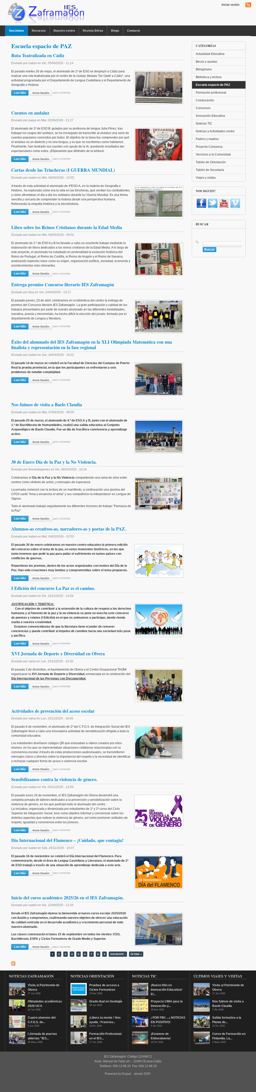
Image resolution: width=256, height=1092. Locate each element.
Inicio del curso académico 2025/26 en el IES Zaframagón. (67, 897)
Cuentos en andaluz (30, 113)
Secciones (16, 30)
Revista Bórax (93, 30)
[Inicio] (45, 13)
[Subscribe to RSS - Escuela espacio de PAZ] (13, 963)
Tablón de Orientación (211, 162)
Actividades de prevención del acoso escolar (53, 711)
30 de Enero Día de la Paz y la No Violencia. (54, 462)
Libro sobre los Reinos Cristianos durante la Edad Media (66, 227)
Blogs (115, 30)
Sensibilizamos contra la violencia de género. (54, 779)
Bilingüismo (204, 69)
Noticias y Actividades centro (215, 131)
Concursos (203, 108)
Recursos (39, 30)
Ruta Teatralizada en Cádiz (37, 55)
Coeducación (205, 100)
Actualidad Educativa (210, 54)
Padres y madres (207, 139)
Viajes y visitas (206, 177)
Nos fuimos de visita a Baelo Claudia (46, 404)
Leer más (21, 92)
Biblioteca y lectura (209, 77)
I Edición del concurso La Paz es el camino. (53, 588)
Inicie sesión (40, 92)
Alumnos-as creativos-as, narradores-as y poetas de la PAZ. (68, 529)
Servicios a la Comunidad (213, 154)
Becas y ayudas (206, 61)
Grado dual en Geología (105, 1001)
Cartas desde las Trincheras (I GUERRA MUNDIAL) (63, 170)
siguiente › (118, 954)
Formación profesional (211, 92)
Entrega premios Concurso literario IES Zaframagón (62, 284)
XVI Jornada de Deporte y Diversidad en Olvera (58, 653)
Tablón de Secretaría (210, 170)
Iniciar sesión (231, 4)
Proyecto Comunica (209, 146)
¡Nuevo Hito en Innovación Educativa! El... (166, 989)
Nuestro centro (64, 30)
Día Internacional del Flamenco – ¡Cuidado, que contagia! (67, 840)
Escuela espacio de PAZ (213, 85)
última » (136, 954)
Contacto (133, 30)
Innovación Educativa (210, 116)
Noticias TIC (204, 123)
